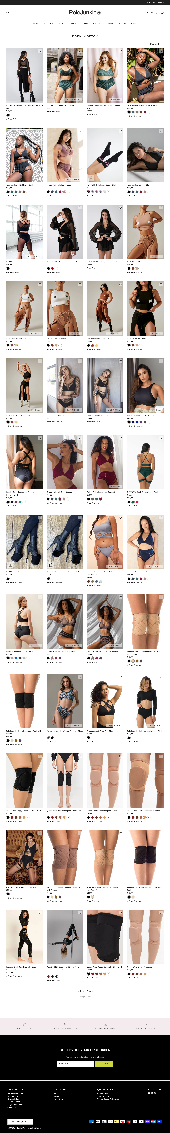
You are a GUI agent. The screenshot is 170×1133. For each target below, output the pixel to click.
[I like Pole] (100, 192)
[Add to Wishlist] (40, 51)
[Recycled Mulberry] (141, 422)
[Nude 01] (133, 661)
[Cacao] (145, 422)
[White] (56, 268)
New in (36, 23)
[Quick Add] (91, 178)
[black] (48, 658)
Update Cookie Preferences (108, 1099)
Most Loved (48, 23)
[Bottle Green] (133, 502)
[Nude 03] (141, 661)
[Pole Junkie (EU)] (85, 12)
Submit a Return (13, 1102)
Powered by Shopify (33, 1128)
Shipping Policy (13, 1096)
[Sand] (137, 268)
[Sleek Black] (8, 817)
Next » (90, 991)
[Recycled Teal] (20, 502)
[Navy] (52, 192)
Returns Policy (13, 1099)
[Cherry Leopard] (48, 976)
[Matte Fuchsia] (56, 658)
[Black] (8, 115)
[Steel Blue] (96, 581)
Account (134, 23)
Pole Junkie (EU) (19, 1128)
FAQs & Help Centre (15, 1105)
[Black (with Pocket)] (88, 897)
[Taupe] (12, 658)
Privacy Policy (102, 1093)
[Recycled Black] (129, 422)
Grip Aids (84, 23)
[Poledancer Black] (88, 192)
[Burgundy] (60, 192)
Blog (54, 1093)
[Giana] (48, 738)
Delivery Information (15, 1093)
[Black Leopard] (52, 976)
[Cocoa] (92, 499)
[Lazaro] (52, 738)
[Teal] (133, 112)
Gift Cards (122, 23)
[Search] (7, 12)
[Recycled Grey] (100, 581)
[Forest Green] (12, 192)
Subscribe (104, 1064)
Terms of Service (104, 1096)
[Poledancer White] (92, 192)
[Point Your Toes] (104, 192)
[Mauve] (64, 192)
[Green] (92, 581)
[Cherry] (137, 502)
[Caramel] (24, 817)
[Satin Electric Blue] (16, 658)
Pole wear (62, 23)
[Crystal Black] (20, 658)
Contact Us (11, 1107)
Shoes (73, 23)
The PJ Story (58, 1099)
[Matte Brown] (141, 112)
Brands (110, 23)
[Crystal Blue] (24, 658)
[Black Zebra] (56, 976)
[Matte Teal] (96, 499)
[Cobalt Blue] (137, 422)
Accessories (97, 23)
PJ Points (56, 1096)
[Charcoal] (137, 112)
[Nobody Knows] (96, 192)
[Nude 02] (137, 661)
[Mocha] (133, 268)
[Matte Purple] (60, 658)
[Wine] (145, 112)
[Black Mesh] (52, 658)
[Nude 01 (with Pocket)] (92, 897)
